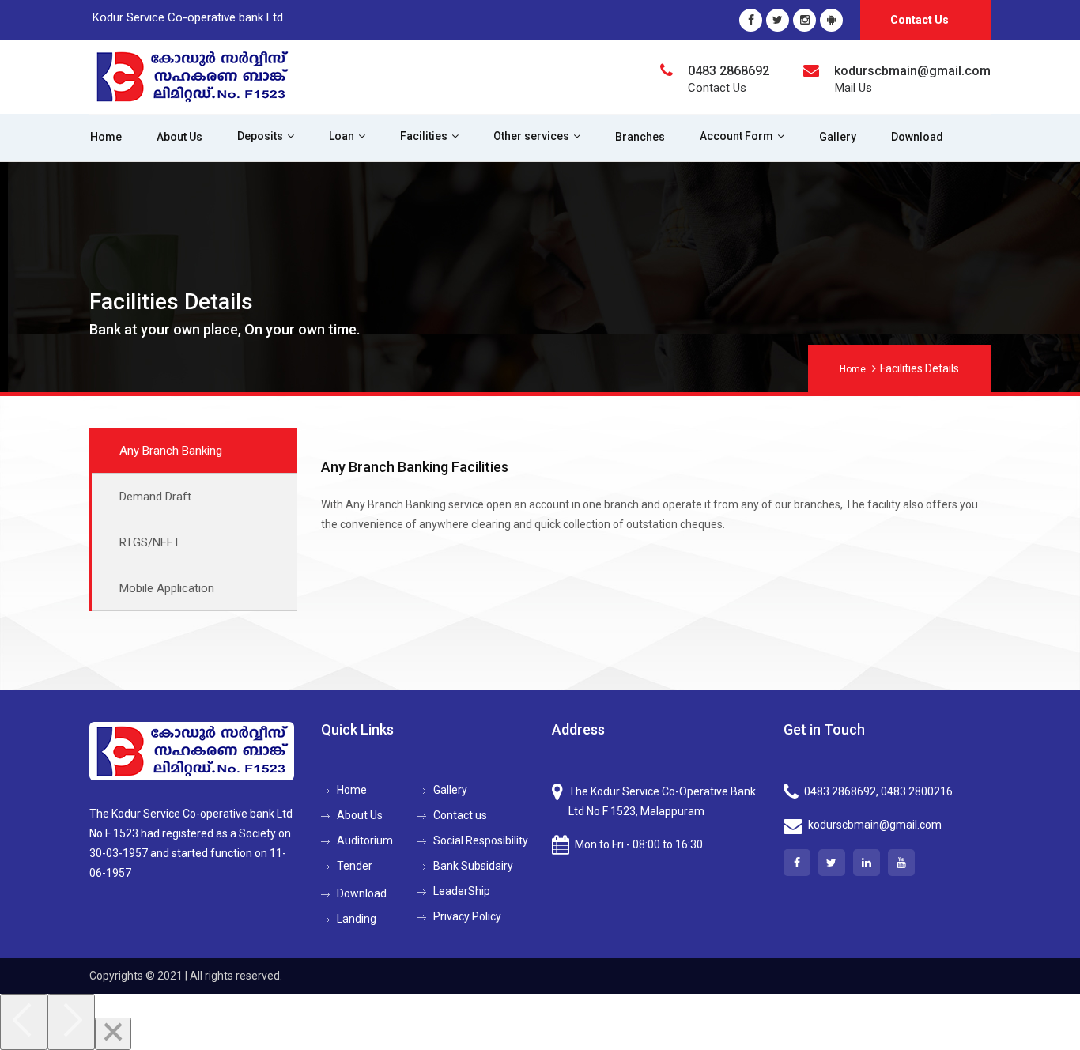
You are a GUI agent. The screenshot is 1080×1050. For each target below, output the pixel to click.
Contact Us (919, 19)
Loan (341, 136)
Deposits (260, 136)
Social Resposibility (480, 840)
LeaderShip (461, 891)
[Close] (113, 1034)
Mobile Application (166, 588)
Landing (356, 918)
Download (917, 136)
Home (106, 136)
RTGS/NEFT (149, 542)
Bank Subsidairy (473, 865)
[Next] (71, 1022)
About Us (179, 136)
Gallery (837, 136)
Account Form (736, 136)
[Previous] (23, 1022)
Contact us (460, 815)
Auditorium (365, 840)
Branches (640, 136)
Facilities (423, 136)
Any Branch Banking (170, 451)
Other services (531, 136)
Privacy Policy (467, 916)
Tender (354, 865)
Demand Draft (155, 496)
